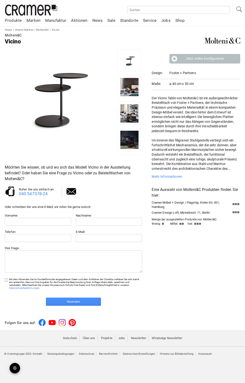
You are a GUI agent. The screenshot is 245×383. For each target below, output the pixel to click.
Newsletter (138, 338)
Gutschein (70, 338)
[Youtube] (52, 325)
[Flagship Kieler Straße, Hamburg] (236, 205)
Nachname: (84, 215)
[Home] (31, 15)
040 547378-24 (33, 193)
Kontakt (37, 353)
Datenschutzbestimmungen (24, 288)
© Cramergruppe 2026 (17, 353)
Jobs (166, 20)
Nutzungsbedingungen (60, 353)
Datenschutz (86, 353)
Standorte (129, 20)
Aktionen (79, 20)
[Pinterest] (72, 325)
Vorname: (11, 215)
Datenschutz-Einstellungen (139, 353)
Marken (33, 20)
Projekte (106, 338)
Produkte (13, 20)
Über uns (89, 338)
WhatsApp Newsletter (167, 338)
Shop (180, 20)
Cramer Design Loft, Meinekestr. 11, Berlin (181, 212)
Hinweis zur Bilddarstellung (176, 353)
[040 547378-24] (10, 196)
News (97, 20)
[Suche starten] (239, 10)
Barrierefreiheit (108, 353)
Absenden (73, 301)
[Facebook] (42, 325)
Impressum (205, 353)
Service (149, 20)
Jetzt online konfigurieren (205, 58)
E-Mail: (80, 232)
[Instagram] (62, 325)
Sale (111, 20)
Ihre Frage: (12, 248)
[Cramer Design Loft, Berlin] (236, 213)
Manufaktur (55, 20)
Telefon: (10, 232)
